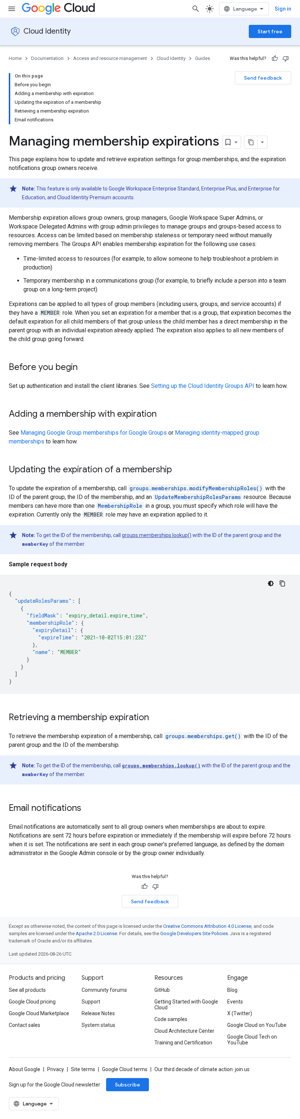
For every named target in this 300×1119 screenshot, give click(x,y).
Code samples (170, 1019)
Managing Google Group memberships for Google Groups (93, 432)
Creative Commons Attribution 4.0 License (207, 926)
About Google (24, 1069)
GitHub (162, 990)
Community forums (104, 990)
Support (91, 1002)
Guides (202, 58)
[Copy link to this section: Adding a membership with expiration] (164, 414)
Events (235, 1002)
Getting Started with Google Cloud (186, 1004)
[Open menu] (11, 9)
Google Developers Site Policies (194, 933)
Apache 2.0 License (96, 933)
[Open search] (195, 8)
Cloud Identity (47, 31)
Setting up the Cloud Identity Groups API (202, 385)
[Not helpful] (285, 58)
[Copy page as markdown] (251, 142)
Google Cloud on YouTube (256, 1025)
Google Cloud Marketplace (39, 1013)
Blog (232, 990)
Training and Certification (183, 1043)
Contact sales (24, 1025)
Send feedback (263, 78)
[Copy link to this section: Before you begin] (85, 367)
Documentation (47, 58)
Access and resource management (110, 58)
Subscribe (127, 1084)
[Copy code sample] (282, 583)
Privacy (55, 1069)
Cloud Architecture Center (184, 1031)
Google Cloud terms (124, 1069)
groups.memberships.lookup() (156, 535)
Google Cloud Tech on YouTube (252, 1040)
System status (98, 1025)
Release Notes (98, 1013)
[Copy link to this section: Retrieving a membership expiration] (156, 718)
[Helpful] (274, 58)
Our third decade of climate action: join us (202, 1069)
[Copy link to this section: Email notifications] (88, 808)
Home (15, 58)
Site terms (83, 1069)
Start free (270, 31)
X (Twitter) (239, 1013)
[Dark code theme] (271, 583)
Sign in (283, 9)
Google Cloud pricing (32, 1002)
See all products (27, 990)
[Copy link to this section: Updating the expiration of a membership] (179, 470)
